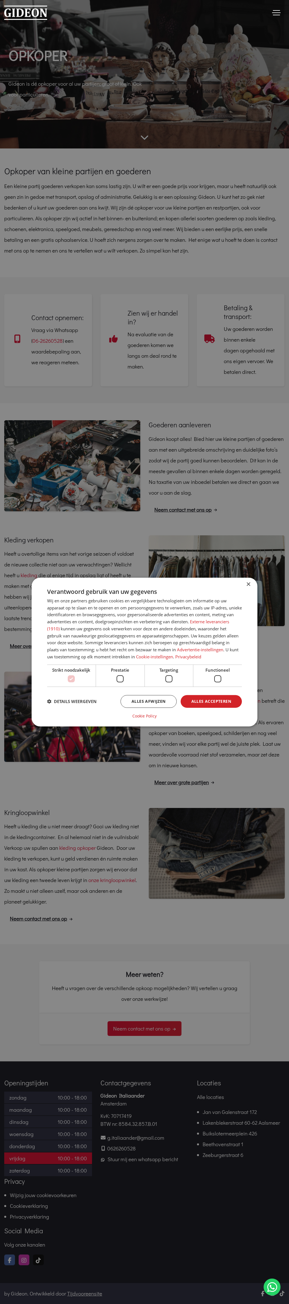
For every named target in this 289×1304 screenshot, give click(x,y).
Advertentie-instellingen (200, 649)
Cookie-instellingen (154, 656)
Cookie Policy (144, 716)
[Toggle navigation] (276, 12)
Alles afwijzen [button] (149, 701)
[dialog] (144, 651)
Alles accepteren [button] (211, 701)
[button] (72, 701)
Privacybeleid (188, 656)
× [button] (248, 584)
